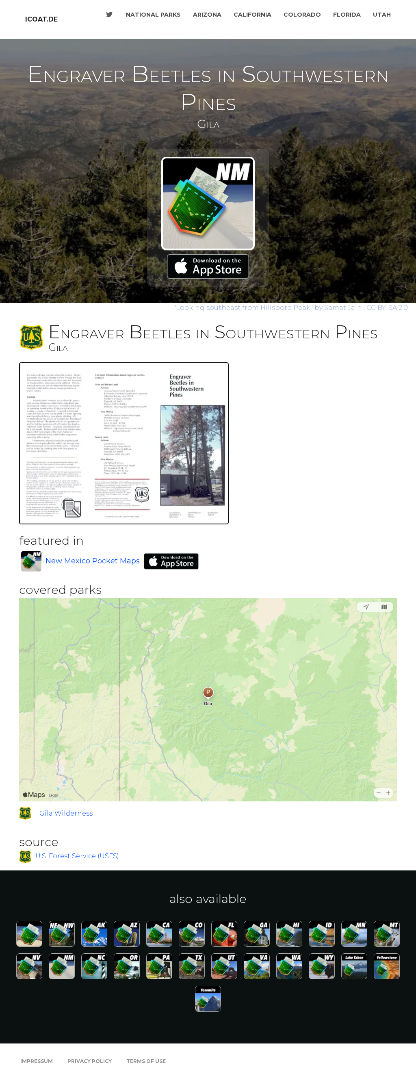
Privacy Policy (89, 1061)
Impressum (36, 1061)
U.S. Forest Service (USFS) (77, 856)
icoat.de (41, 19)
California (252, 14)
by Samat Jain (268, 308)
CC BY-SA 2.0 (387, 308)
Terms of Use (146, 1061)
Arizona (207, 14)
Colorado (302, 14)
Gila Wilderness (66, 813)
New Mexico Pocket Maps (93, 560)
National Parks (153, 14)
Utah (382, 14)
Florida (347, 14)
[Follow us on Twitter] (109, 14)
